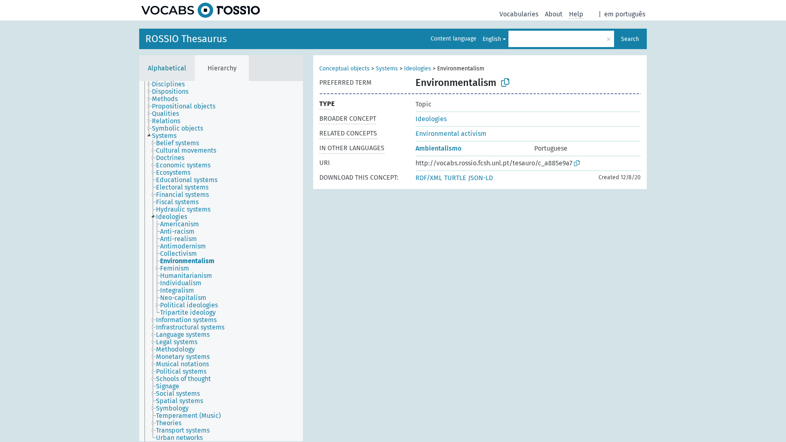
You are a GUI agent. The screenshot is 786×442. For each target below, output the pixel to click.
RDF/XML (429, 178)
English (492, 39)
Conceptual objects (344, 68)
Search (630, 39)
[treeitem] (171, 84)
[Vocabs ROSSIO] (200, 10)
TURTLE (455, 178)
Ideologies (417, 68)
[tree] (221, 261)
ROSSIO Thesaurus (186, 39)
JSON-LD (480, 178)
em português (624, 14)
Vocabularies (518, 14)
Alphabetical (167, 68)
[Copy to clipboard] (505, 83)
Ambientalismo (438, 148)
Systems (387, 68)
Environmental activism (451, 134)
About (553, 14)
